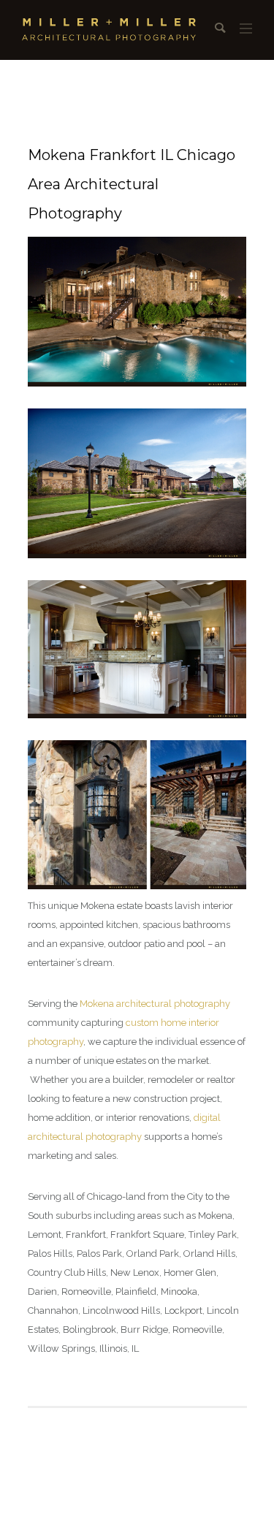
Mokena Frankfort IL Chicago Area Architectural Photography (131, 184)
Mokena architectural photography (155, 1003)
